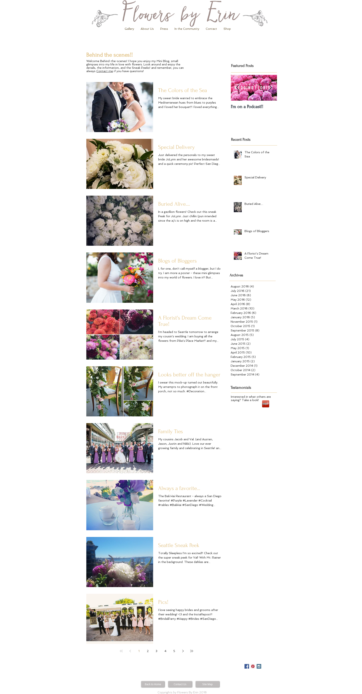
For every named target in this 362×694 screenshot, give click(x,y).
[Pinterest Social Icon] (253, 666)
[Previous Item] (237, 87)
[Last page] (191, 651)
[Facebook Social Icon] (246, 666)
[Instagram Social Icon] (259, 666)
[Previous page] (130, 651)
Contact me (104, 71)
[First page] (121, 651)
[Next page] (183, 651)
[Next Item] (270, 87)
